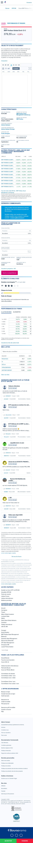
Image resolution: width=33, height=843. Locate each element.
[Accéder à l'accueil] (2, 8)
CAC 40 (4, 364)
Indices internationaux (7, 598)
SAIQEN (6, 491)
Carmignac (4, 610)
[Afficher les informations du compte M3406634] (5, 480)
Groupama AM (5, 644)
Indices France (5, 596)
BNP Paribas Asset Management (10, 634)
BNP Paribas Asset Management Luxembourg (23, 114)
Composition (4, 61)
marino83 (6, 508)
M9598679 (8, 524)
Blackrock (3, 636)
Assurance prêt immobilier (8, 707)
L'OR (10, 498)
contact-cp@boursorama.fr (17, 218)
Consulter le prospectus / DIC (8, 268)
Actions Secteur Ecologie (8, 129)
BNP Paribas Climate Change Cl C (11, 171)
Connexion (29, 2)
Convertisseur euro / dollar (8, 678)
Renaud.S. (8, 433)
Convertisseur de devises (8, 673)
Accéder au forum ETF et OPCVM (10, 590)
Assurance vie (5, 699)
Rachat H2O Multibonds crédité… (16, 479)
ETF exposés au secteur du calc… (19, 405)
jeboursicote (8, 414)
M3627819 (8, 505)
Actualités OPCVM (6, 592)
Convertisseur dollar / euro (8, 675)
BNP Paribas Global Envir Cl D (10, 177)
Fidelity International (6, 624)
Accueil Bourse (5, 658)
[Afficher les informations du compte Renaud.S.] (5, 425)
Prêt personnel (5, 703)
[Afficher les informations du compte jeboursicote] (5, 406)
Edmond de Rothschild (7, 640)
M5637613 (6, 455)
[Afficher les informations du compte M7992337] (5, 387)
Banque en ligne (5, 692)
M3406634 (8, 488)
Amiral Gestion (5, 632)
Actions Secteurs (5, 125)
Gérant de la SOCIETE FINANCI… (19, 462)
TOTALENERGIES (6, 367)
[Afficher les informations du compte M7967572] (5, 444)
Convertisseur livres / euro (8, 681)
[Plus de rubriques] (30, 23)
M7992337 (8, 396)
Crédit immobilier (5, 701)
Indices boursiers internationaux (9, 666)
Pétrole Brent (5, 359)
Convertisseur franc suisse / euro (10, 683)
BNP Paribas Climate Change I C (11, 159)
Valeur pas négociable (15, 515)
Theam (3, 612)
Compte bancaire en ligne (8, 694)
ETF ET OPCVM (12, 388)
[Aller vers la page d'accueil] (5, 2)
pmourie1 (8, 469)
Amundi (3, 608)
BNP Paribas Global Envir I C (10, 165)
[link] (12, 724)
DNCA (3, 618)
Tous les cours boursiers (7, 660)
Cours (3, 23)
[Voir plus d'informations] (31, 223)
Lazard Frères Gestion (7, 647)
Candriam (4, 622)
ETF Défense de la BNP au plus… (19, 424)
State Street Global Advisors (8, 620)
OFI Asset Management (7, 642)
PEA (2, 711)
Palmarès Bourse (5, 668)
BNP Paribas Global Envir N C (10, 183)
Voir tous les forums (16, 556)
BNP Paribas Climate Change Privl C (12, 162)
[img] (17, 285)
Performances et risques (16, 23)
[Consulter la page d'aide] (24, 2)
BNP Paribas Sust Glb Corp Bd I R (11, 186)
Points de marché (6, 594)
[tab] (6, 312)
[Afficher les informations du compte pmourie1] (5, 463)
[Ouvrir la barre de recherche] (22, 2)
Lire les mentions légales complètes (8, 553)
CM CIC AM (4, 626)
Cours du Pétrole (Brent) (7, 670)
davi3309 (6, 417)
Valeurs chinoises (14, 386)
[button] (2, 2)
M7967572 (8, 452)
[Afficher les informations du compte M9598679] (5, 516)
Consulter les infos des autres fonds (10, 342)
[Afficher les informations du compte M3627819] (5, 499)
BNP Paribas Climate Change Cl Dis (12, 168)
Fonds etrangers (5, 133)
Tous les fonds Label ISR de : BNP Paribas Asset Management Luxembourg (13, 191)
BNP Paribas (19, 119)
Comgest (3, 630)
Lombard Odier (5, 616)
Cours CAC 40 (5, 662)
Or (2, 361)
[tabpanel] (16, 327)
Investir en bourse (6, 709)
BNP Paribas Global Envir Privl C (11, 174)
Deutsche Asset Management (9, 638)
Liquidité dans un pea (17, 443)
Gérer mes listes (5, 374)
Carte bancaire (5, 696)
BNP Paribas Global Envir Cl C (15, 30)
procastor (6, 399)
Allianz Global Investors (7, 614)
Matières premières (6, 600)
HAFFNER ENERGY (7, 370)
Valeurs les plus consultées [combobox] (10, 351)
